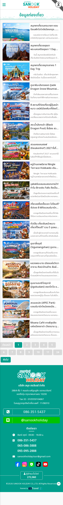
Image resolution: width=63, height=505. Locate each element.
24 (57, 352)
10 (38, 352)
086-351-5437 (26, 440)
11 (47, 352)
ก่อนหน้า (6, 345)
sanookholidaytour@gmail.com (33, 456)
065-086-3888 (26, 446)
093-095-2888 (26, 451)
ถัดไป (5, 360)
